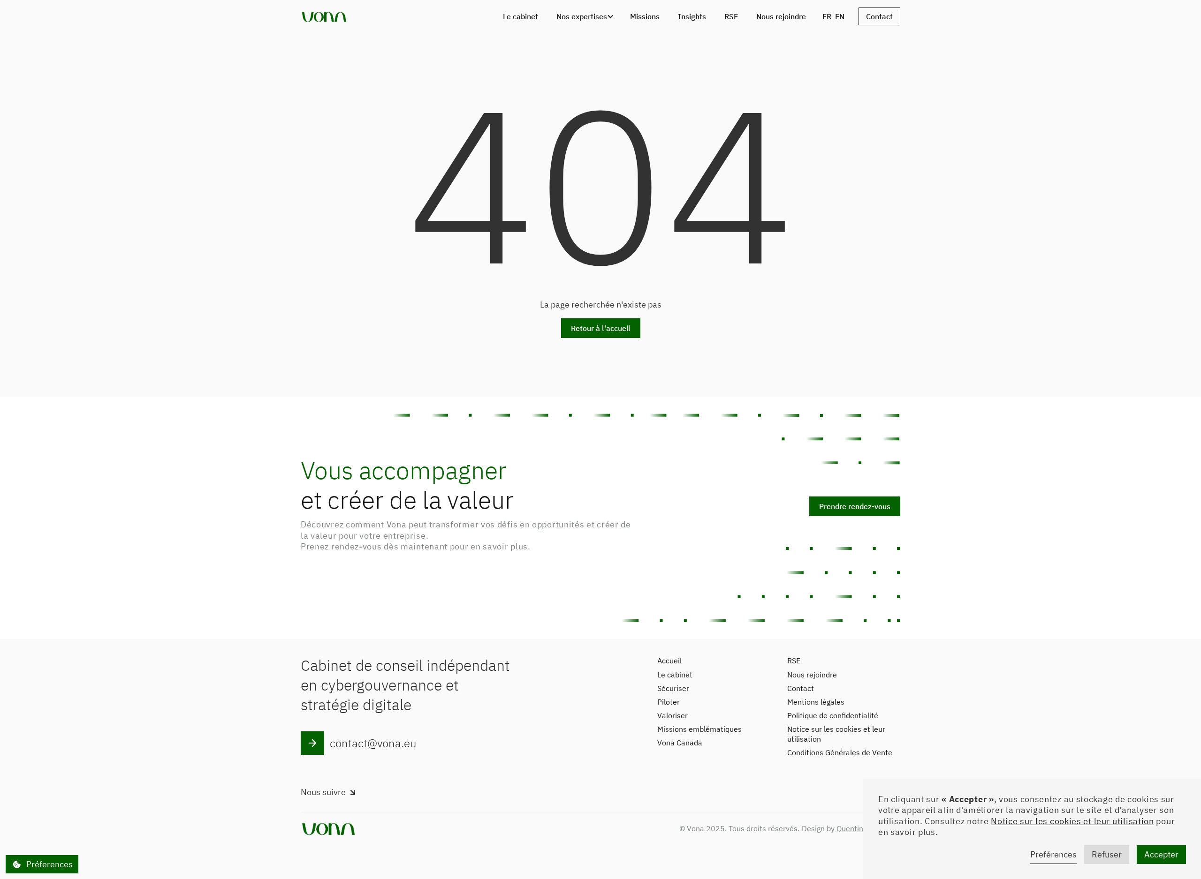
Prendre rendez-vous (854, 506)
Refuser (1107, 854)
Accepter (1161, 854)
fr (826, 16)
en (839, 16)
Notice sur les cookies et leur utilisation (1072, 821)
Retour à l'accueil (601, 328)
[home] (324, 16)
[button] (584, 16)
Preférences (1053, 854)
